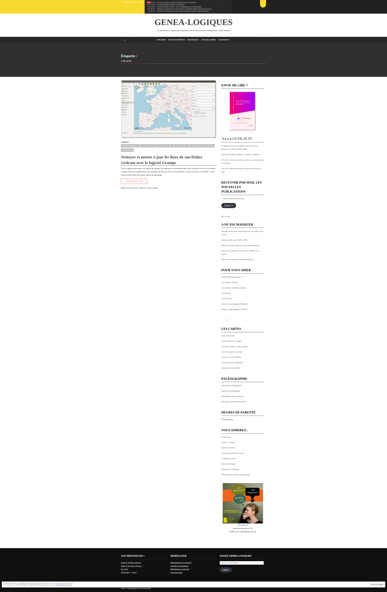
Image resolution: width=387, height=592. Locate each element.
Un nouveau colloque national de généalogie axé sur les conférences (172, 2)
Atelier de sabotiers (228, 448)
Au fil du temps (148, 146)
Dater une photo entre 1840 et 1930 (234, 240)
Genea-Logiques (193, 22)
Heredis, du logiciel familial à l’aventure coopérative (240, 154)
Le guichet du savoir (228, 458)
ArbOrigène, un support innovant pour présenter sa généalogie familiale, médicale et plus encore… (180, 9)
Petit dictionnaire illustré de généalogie (235, 475)
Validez (226, 570)
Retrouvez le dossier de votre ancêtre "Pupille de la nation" (240, 252)
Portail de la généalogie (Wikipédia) (234, 304)
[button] (169, 109)
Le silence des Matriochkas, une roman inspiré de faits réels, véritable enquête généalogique (178, 11)
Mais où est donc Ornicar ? (132, 566)
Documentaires (176, 573)
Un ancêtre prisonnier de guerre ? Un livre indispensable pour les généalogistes (175, 7)
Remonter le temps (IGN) (230, 368)
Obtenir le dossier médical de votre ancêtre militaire (240, 245)
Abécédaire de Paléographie (231, 385)
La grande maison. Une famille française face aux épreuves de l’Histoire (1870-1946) (239, 147)
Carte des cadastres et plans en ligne (234, 346)
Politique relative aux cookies (64, 585)
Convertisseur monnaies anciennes (234, 288)
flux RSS (124, 569)
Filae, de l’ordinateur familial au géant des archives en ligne (241, 170)
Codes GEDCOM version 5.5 (232, 277)
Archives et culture (228, 442)
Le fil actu (242, 138)
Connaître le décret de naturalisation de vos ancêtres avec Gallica (242, 233)
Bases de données (164, 146)
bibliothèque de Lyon (248, 531)
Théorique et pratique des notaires (233, 402)
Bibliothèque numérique (179, 569)
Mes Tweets (225, 216)
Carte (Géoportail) (228, 336)
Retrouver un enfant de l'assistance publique (237, 259)
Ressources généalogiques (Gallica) (234, 309)
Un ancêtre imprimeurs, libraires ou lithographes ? (166, 4)
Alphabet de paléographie (230, 391)
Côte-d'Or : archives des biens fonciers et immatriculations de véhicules (242, 161)
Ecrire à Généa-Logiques (131, 563)
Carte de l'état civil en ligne (231, 341)
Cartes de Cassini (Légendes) (232, 363)
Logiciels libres (182, 146)
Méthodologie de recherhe (180, 563)
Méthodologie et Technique (202, 146)
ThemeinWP (146, 588)
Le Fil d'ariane (226, 298)
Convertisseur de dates (229, 282)
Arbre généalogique (130, 146)
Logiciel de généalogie (179, 566)
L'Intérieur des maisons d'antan (232, 453)
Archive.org (225, 437)
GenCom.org (226, 293)
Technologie (127, 150)
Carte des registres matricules (232, 352)
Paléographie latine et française (232, 396)
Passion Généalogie (228, 464)
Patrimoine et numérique (230, 469)
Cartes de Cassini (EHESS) (231, 357)
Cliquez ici (228, 205)
